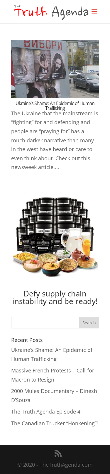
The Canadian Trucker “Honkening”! (54, 423)
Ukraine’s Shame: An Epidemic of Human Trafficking (55, 105)
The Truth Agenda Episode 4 (45, 411)
